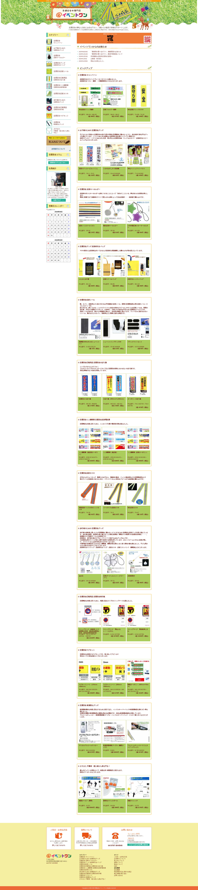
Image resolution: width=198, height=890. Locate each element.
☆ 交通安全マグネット (86, 650)
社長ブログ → (59, 200)
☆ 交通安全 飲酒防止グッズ (88, 705)
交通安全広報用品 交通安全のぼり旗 (91, 866)
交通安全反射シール (85, 864)
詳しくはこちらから (58, 845)
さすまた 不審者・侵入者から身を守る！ (92, 879)
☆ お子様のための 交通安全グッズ (90, 130)
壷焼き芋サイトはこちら (110, 34)
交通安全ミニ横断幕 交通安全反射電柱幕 (92, 868)
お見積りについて (120, 858)
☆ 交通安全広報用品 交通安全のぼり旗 (92, 362)
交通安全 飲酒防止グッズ (87, 877)
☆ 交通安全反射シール (86, 300)
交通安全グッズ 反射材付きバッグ (90, 862)
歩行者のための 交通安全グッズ (89, 871)
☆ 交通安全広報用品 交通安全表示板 (91, 596)
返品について (118, 864)
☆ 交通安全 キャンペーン (87, 75)
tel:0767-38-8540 (115, 845)
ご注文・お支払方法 (120, 857)
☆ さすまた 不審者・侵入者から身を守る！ (94, 766)
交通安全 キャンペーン (86, 857)
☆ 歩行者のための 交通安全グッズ (90, 528)
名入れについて (119, 860)
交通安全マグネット (85, 875)
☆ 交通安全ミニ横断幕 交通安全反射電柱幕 (94, 420)
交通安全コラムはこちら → (58, 162)
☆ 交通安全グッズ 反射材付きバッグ (91, 246)
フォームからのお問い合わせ (138, 844)
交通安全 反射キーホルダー (88, 860)
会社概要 (137, 1)
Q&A (115, 866)
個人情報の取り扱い (120, 873)
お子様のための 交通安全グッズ (89, 858)
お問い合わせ (147, 1)
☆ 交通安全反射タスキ (86, 473)
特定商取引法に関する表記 (122, 872)
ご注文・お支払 (109, 1)
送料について (121, 1)
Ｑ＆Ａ (129, 1)
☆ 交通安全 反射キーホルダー (89, 189)
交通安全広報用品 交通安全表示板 (90, 873)
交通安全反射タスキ (85, 870)
